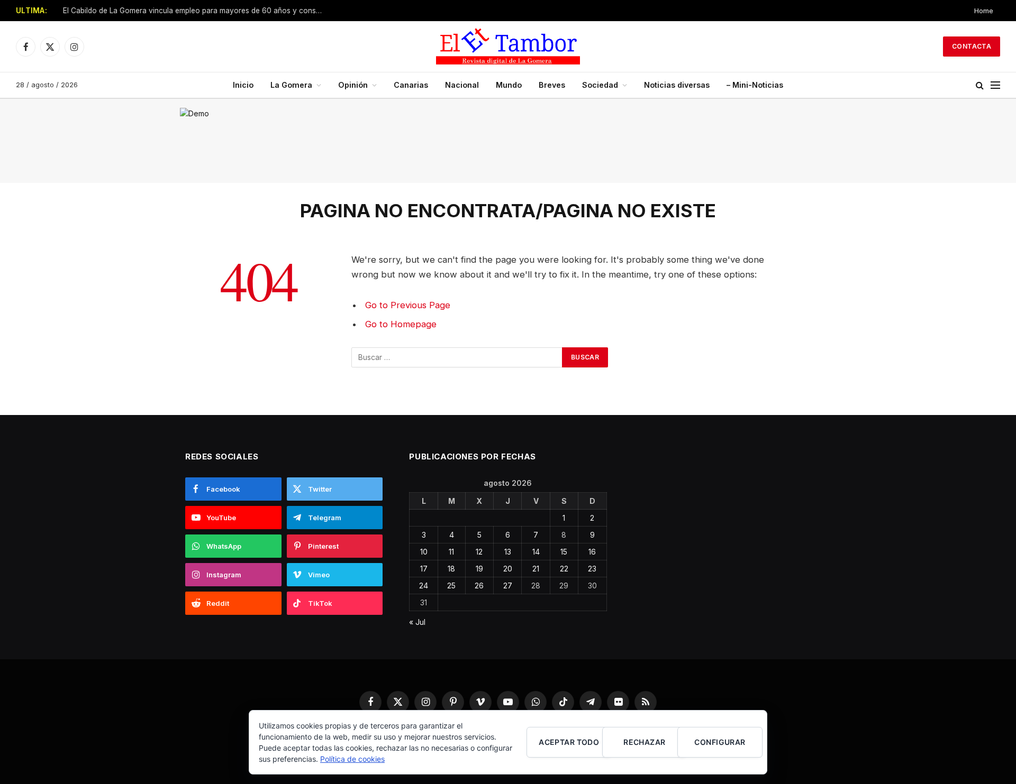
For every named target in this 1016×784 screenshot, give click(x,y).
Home (983, 10)
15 (563, 551)
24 (423, 585)
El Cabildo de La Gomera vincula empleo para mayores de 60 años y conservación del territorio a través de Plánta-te (195, 10)
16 (592, 551)
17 (424, 568)
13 (507, 551)
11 (451, 551)
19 (479, 568)
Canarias (411, 84)
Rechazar (644, 741)
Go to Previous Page (407, 305)
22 (564, 568)
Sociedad (600, 84)
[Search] (980, 85)
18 (451, 568)
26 (479, 585)
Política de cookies (352, 758)
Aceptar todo (569, 741)
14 (536, 551)
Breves (552, 84)
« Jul (417, 621)
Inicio (243, 84)
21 (535, 568)
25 (451, 585)
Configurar (719, 741)
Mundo (509, 84)
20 (507, 568)
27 (507, 585)
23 (592, 568)
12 (479, 551)
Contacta (971, 46)
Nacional (462, 84)
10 (424, 551)
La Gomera (291, 84)
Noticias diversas (677, 84)
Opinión (353, 84)
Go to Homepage (401, 324)
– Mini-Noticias (755, 84)
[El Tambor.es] (508, 46)
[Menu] (995, 85)
